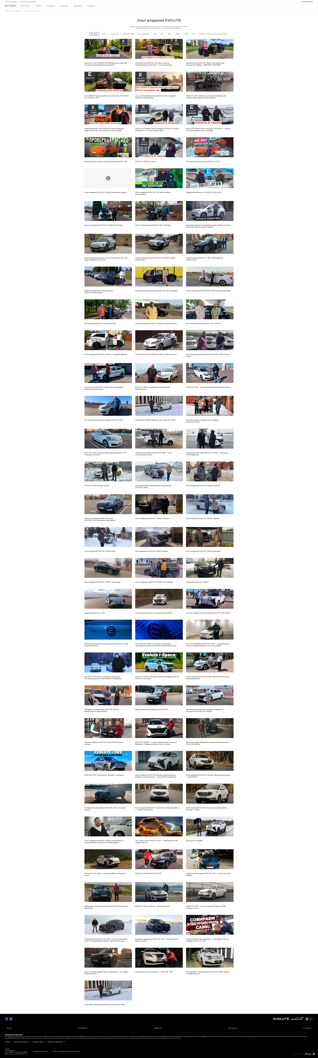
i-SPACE (177, 34)
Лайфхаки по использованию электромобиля (213, 34)
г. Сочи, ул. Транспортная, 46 (28, 1)
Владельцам (64, 5)
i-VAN (185, 34)
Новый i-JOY (115, 34)
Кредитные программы (21, 1042)
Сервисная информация (55, 1042)
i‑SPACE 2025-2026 (128, 34)
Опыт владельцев (143, 34)
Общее (7, 1042)
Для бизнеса (77, 5)
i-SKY (154, 34)
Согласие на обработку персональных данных (67, 1051)
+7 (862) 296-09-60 (307, 1)
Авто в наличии (25, 5)
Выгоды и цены (38, 1042)
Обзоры (104, 34)
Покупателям (51, 5)
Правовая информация (40, 1051)
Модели (38, 5)
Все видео (94, 34)
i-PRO (169, 34)
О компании (91, 5)
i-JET (162, 34)
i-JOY (193, 34)
